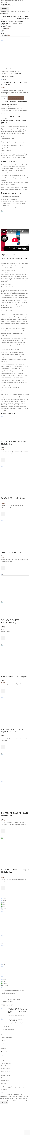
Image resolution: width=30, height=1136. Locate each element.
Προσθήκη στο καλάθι (16, 98)
